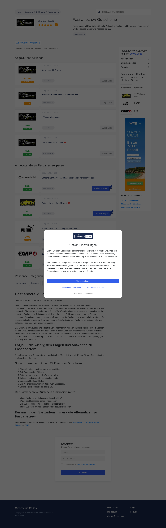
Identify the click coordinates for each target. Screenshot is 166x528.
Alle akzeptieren (83, 281)
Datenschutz (78, 293)
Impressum (88, 293)
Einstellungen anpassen (95, 287)
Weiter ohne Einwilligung (71, 287)
